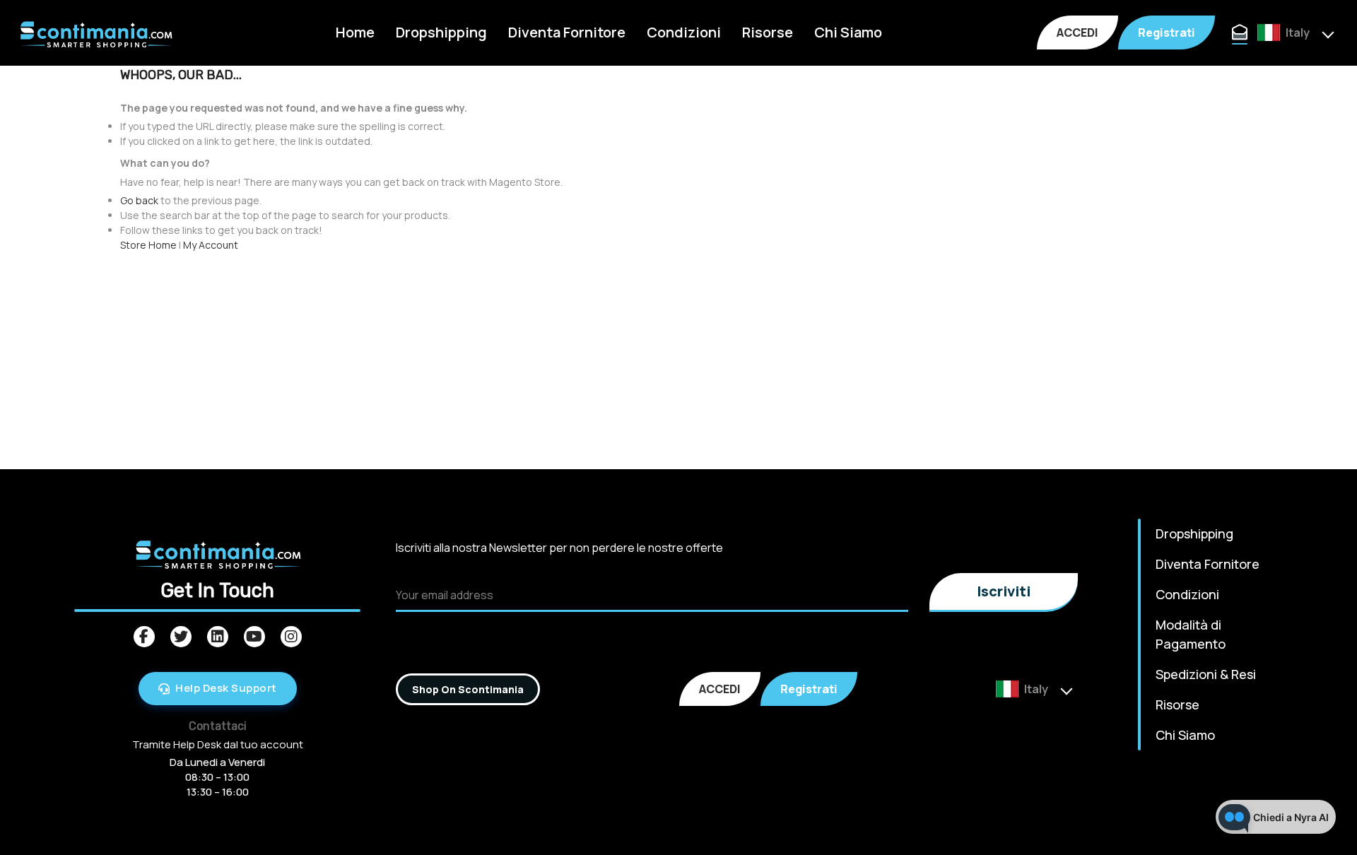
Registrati (1166, 32)
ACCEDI (1077, 32)
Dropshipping (441, 32)
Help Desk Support (226, 687)
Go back (139, 200)
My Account (210, 245)
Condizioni (684, 32)
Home (355, 32)
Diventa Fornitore (566, 32)
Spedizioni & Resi (1206, 674)
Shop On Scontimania (468, 689)
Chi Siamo (848, 32)
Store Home (148, 245)
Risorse (767, 32)
